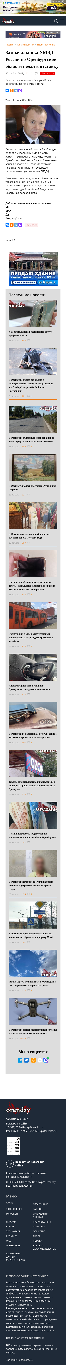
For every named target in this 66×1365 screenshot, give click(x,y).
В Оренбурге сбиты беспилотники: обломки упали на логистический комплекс (33, 1031)
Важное (37, 1208)
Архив (9, 1202)
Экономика (13, 1231)
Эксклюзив (48, 73)
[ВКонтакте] (7, 90)
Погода (37, 1240)
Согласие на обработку (20, 1173)
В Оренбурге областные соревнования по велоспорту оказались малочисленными (31, 439)
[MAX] (20, 90)
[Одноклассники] (12, 90)
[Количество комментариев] (31, 340)
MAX (8, 210)
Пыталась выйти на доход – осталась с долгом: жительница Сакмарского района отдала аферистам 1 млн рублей (32, 585)
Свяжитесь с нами (17, 1118)
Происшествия (42, 1221)
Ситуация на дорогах (40, 1215)
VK (7, 207)
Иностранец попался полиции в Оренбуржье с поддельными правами (29, 687)
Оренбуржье (13, 1245)
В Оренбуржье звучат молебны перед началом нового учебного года (29, 535)
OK (7, 214)
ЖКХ (8, 1240)
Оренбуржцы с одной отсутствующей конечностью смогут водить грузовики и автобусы (31, 637)
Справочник (40, 1204)
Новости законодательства (44, 1247)
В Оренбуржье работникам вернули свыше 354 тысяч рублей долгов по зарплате (32, 735)
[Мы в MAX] (45, 1060)
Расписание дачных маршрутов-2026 (15, 1256)
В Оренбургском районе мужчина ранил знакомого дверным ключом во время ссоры (31, 885)
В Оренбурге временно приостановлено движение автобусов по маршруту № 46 (30, 935)
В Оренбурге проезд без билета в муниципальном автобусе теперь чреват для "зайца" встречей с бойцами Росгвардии (31, 385)
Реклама (11, 1221)
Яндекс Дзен (14, 218)
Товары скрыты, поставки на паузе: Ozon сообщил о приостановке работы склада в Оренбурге (32, 785)
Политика (39, 1226)
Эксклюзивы (14, 1208)
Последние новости (27, 294)
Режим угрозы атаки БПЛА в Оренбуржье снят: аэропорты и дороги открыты (32, 983)
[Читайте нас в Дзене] (39, 1060)
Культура (11, 1236)
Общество (39, 1231)
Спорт (36, 1236)
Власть (10, 1226)
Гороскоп (12, 1213)
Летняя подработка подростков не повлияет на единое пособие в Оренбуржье (32, 835)
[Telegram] (16, 90)
